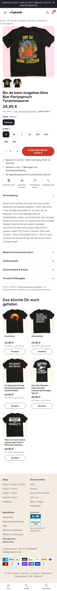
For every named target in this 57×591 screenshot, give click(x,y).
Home (2, 20)
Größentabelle (10, 261)
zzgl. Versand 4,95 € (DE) (25, 111)
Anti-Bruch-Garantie (39, 493)
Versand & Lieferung (12, 530)
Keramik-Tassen (10, 497)
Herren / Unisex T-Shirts (14, 484)
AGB (5, 526)
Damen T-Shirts (10, 488)
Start (8, 588)
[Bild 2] (17, 83)
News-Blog (35, 506)
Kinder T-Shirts (10, 493)
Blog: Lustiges (37, 501)
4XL (6, 141)
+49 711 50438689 (27, 549)
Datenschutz (21, 576)
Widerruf (38, 576)
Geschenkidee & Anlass (15, 269)
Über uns (34, 497)
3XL (46, 134)
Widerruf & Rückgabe (13, 534)
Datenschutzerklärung (13, 521)
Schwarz (8, 122)
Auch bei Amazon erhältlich (30, 287)
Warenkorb (46, 588)
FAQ (32, 484)
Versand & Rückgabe (14, 278)
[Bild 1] (7, 83)
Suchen (26, 588)
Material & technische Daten (18, 252)
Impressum (8, 517)
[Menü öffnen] (5, 12)
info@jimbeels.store (12, 552)
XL (29, 134)
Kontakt (33, 488)
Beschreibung (10, 195)
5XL (15, 141)
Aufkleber (7, 501)
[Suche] (47, 12)
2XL (38, 134)
